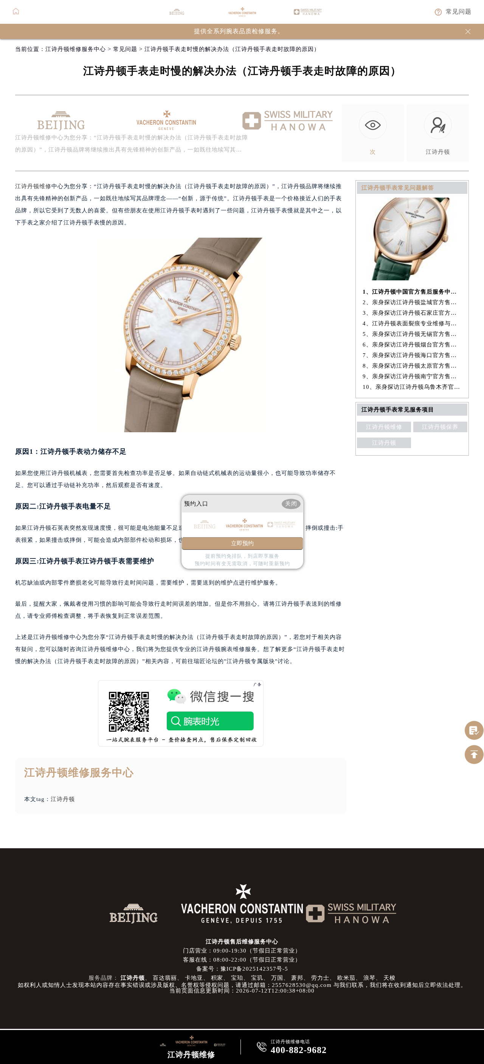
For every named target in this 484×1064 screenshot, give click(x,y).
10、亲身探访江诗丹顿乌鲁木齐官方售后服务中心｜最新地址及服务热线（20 (412, 387)
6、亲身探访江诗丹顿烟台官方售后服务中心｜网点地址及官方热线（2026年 (412, 345)
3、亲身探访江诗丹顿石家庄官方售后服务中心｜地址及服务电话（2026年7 (412, 313)
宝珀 (237, 978)
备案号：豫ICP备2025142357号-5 (242, 969)
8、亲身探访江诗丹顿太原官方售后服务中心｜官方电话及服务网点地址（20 (412, 366)
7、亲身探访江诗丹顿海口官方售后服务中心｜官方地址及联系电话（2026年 (412, 355)
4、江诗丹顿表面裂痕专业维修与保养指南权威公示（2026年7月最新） (412, 323)
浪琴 (369, 978)
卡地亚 (194, 978)
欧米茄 (346, 978)
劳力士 (320, 978)
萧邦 (297, 978)
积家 (217, 978)
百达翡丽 (165, 978)
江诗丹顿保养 (440, 427)
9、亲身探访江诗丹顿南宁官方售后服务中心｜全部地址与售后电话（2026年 (412, 376)
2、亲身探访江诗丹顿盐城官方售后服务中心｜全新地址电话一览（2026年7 (412, 302)
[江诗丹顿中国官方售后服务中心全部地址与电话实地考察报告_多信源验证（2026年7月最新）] (412, 278)
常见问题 (125, 49)
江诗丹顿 (63, 799)
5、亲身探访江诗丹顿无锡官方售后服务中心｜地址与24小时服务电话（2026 (412, 334)
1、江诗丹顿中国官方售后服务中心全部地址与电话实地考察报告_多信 (412, 292)
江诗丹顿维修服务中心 (75, 49)
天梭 (389, 978)
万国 (277, 978)
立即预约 (242, 544)
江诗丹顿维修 (33, 186)
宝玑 (257, 978)
